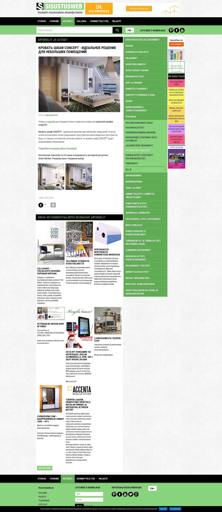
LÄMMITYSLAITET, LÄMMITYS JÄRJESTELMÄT (140, 195)
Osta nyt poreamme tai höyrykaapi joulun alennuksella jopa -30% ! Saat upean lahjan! (79, 356)
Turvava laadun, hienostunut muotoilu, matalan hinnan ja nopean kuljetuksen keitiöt (78, 404)
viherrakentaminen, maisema (140, 132)
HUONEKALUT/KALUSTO (137, 52)
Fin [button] (129, 30)
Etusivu (42, 21)
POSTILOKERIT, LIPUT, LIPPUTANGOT (143, 219)
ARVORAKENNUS (133, 175)
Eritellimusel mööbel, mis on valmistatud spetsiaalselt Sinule (176, 92)
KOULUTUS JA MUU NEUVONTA (140, 284)
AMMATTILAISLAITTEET (137, 271)
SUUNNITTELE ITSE (99, 21)
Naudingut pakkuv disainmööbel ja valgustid (176, 139)
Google (136, 494)
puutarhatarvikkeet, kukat (139, 122)
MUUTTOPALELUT (134, 225)
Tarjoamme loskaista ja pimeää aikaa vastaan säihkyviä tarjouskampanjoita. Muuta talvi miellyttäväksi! (107, 350)
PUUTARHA (131, 116)
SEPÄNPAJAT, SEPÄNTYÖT (138, 212)
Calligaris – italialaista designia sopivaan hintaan (48, 271)
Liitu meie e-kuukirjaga (152, 30)
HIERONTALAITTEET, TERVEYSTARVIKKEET (136, 258)
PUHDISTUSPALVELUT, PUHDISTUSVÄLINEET (136, 233)
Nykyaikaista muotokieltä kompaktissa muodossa (107, 252)
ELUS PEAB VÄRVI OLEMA (176, 83)
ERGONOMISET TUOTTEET (138, 265)
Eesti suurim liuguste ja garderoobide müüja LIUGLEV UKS (176, 129)
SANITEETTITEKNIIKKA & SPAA (140, 95)
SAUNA (129, 101)
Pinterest (171, 30)
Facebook (176, 30)
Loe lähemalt (175, 509)
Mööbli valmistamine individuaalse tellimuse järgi (176, 118)
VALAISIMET (131, 58)
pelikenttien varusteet (138, 150)
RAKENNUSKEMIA (134, 181)
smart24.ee (52, 121)
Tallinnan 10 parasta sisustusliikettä (77, 262)
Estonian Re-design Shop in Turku (50, 325)
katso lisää (45, 468)
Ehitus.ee (42, 504)
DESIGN (129, 45)
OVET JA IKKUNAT (134, 82)
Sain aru (163, 509)
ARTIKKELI (68, 21)
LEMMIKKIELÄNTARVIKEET (138, 250)
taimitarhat (132, 163)
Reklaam (42, 493)
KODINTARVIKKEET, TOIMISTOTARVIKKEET (136, 109)
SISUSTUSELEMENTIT (136, 64)
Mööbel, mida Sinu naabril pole (176, 109)
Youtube (182, 30)
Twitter (130, 494)
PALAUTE (116, 21)
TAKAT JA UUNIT (133, 187)
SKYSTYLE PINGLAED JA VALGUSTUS (176, 101)
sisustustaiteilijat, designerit (142, 39)
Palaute (42, 497)
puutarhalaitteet (135, 127)
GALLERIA (81, 21)
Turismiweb (43, 500)
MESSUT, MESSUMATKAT (138, 278)
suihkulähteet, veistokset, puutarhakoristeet (139, 157)
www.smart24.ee (52, 115)
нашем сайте (58, 148)
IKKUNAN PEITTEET (135, 76)
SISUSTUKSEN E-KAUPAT (137, 70)
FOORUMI (54, 21)
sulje (128, 169)
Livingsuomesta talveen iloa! (107, 339)
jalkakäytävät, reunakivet (139, 145)
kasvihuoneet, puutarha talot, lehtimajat (141, 139)
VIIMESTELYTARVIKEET (137, 88)
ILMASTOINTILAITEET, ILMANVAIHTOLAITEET (136, 205)
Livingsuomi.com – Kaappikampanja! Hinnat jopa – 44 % (50, 419)
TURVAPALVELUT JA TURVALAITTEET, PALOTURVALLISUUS (143, 242)
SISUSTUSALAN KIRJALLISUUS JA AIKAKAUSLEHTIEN (142, 292)
